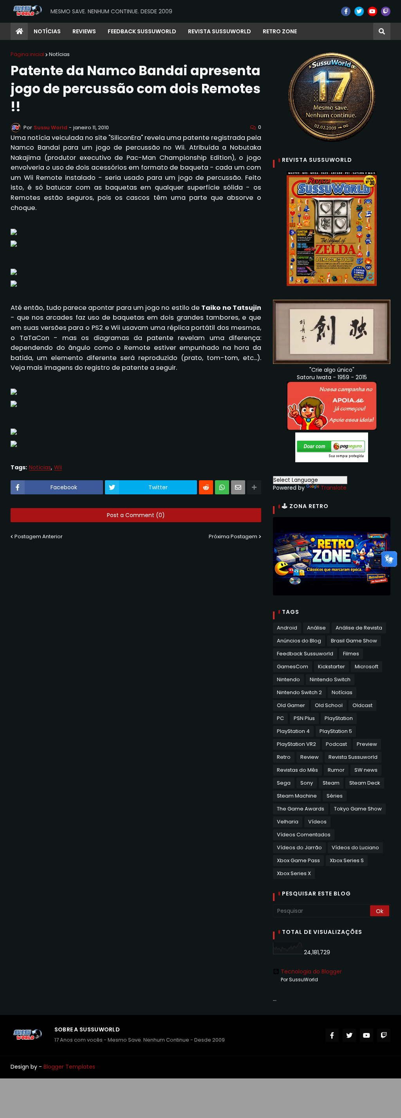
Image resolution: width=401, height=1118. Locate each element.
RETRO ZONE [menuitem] (280, 31)
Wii (58, 467)
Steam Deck (364, 783)
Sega (284, 783)
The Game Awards (300, 808)
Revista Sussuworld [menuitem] (219, 31)
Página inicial (27, 54)
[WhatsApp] (222, 487)
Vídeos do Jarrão (299, 847)
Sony (306, 783)
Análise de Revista (359, 627)
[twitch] (385, 11)
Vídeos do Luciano (355, 847)
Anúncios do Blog (299, 640)
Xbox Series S (347, 860)
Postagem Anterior (38, 536)
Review (309, 757)
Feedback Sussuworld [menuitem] (142, 31)
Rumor (336, 770)
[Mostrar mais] (254, 487)
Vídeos (317, 821)
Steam (331, 783)
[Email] (238, 487)
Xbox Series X (294, 873)
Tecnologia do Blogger (311, 971)
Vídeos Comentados (304, 834)
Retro (284, 757)
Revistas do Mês (297, 770)
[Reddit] (206, 487)
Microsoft (366, 666)
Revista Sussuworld (353, 757)
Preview (367, 744)
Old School (329, 705)
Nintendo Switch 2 (299, 692)
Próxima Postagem (233, 536)
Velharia (287, 821)
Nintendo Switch (330, 679)
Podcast (336, 744)
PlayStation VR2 (296, 744)
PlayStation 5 (336, 731)
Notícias (59, 54)
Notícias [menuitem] (47, 31)
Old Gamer (291, 705)
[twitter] (359, 11)
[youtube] (372, 11)
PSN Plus (304, 718)
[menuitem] (19, 31)
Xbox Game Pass (298, 860)
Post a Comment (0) (136, 515)
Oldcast (362, 705)
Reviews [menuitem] (84, 31)
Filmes (351, 653)
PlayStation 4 (293, 731)
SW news (366, 770)
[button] (381, 31)
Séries (335, 796)
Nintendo (288, 679)
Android (287, 627)
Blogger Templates (69, 1067)
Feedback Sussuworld (305, 653)
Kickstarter (331, 666)
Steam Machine (297, 796)
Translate (334, 488)
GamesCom (292, 666)
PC (280, 718)
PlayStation (339, 718)
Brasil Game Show (354, 640)
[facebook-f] (345, 11)
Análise (316, 627)
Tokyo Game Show (358, 808)
